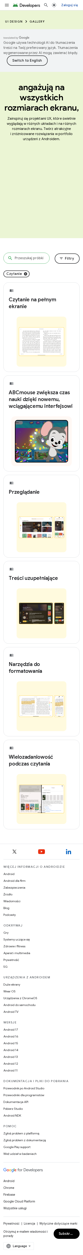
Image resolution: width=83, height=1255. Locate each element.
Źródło (7, 894)
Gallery (37, 21)
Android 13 (10, 1057)
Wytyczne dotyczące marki (58, 1223)
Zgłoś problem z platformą (21, 1133)
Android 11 (10, 1070)
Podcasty (9, 915)
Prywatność (11, 960)
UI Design (14, 21)
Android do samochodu (19, 1005)
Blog (6, 908)
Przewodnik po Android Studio (23, 1088)
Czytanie (14, 274)
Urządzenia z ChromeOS (20, 998)
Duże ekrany (11, 984)
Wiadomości (11, 901)
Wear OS (9, 991)
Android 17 (10, 1030)
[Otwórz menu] (7, 5)
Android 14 (10, 1050)
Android (8, 874)
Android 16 (10, 1036)
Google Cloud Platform (19, 1201)
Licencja (29, 1223)
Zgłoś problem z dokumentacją (24, 1140)
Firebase (9, 1195)
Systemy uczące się (16, 939)
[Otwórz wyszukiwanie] (46, 5)
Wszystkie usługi (15, 1208)
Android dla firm (14, 881)
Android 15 (10, 1043)
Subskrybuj (68, 1234)
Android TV (11, 1012)
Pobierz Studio (13, 1109)
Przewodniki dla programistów (23, 1095)
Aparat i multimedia (16, 953)
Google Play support (16, 1147)
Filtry (66, 258)
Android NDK (12, 1115)
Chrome (8, 1188)
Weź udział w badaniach (20, 1154)
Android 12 (10, 1064)
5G (5, 967)
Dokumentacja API (15, 1102)
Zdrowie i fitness (14, 946)
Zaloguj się (69, 5)
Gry (6, 933)
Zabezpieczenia (14, 887)
